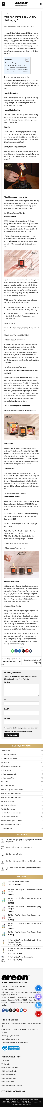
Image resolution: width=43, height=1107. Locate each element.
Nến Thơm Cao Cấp (7, 786)
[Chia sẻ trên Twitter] (19, 651)
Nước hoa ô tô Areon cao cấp (11, 793)
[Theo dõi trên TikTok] (10, 1010)
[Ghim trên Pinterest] (27, 651)
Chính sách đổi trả (8, 1082)
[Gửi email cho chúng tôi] (14, 1010)
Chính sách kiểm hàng (9, 1075)
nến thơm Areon (14, 241)
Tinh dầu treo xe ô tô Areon (10, 817)
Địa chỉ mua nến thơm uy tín (15, 65)
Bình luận (7, 682)
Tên (5, 700)
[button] (3, 4)
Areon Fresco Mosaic (8, 755)
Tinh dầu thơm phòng (8, 809)
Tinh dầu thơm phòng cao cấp (11, 813)
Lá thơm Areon (6, 770)
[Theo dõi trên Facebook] (3, 1010)
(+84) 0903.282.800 (14, 1036)
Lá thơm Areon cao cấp (9, 774)
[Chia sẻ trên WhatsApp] (12, 651)
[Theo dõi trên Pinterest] (17, 1010)
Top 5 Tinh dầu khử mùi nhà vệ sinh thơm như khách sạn (23, 869)
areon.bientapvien (29, 26)
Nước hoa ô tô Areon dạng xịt (11, 797)
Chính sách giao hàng (9, 1078)
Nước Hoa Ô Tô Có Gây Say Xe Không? (19, 847)
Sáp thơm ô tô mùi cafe (14, 854)
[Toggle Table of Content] (26, 60)
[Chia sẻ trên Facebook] (16, 651)
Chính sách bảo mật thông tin (12, 1085)
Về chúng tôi (6, 1064)
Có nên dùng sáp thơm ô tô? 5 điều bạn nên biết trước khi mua (11, 661)
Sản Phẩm (5, 1060)
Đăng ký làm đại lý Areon (10, 1068)
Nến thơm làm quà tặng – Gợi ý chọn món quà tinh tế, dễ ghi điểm (24, 841)
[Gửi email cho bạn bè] (23, 651)
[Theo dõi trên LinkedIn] (21, 1010)
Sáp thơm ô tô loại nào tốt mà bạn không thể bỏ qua (23, 861)
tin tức (6, 14)
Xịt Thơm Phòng (6, 828)
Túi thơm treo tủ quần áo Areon (11, 821)
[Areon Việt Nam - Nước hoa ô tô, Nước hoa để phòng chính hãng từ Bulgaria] (21, 4)
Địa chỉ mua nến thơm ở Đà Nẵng (19, 70)
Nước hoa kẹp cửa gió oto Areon (12, 790)
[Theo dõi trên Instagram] (7, 1010)
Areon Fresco (5, 751)
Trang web (7, 718)
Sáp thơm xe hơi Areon (8, 805)
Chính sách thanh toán (9, 1071)
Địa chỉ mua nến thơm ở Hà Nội (19, 67)
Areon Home (5, 762)
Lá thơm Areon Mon (7, 778)
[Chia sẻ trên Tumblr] (30, 651)
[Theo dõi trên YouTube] (25, 1010)
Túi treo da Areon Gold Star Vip (11, 825)
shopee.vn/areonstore (21, 406)
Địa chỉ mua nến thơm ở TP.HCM (19, 72)
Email (6, 709)
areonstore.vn (30, 410)
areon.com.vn (15, 410)
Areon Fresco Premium (9, 758)
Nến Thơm (4, 782)
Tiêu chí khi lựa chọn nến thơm (16, 63)
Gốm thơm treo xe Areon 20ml (11, 766)
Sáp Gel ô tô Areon (7, 801)
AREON (26, 501)
